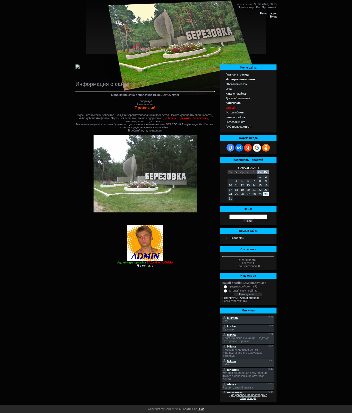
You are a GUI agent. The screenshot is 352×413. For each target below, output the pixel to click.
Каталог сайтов (236, 117)
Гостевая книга (235, 121)
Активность (233, 102)
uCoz (201, 408)
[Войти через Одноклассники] (266, 148)
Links (229, 88)
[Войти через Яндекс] (248, 148)
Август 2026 (248, 167)
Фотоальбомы (235, 112)
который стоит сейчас (243, 290)
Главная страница (237, 74)
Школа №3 (237, 237)
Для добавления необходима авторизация (248, 396)
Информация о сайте (241, 79)
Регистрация (268, 13)
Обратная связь (236, 84)
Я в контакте (145, 265)
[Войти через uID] (230, 148)
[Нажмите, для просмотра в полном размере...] (145, 211)
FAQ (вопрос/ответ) (239, 126)
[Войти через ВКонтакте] (239, 148)
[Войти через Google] (257, 148)
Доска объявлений (238, 98)
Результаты (230, 297)
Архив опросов (249, 297)
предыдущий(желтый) (243, 286)
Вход (273, 16)
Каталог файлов (236, 93)
